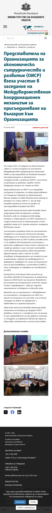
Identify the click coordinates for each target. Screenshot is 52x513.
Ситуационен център (35, 33)
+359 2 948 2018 (11, 467)
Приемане (20, 502)
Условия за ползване (12, 439)
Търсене (45, 38)
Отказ (33, 502)
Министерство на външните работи (20, 45)
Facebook (12, 412)
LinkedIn (19, 412)
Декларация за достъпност (15, 444)
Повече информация (26, 508)
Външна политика (13, 485)
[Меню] (5, 26)
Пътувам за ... (39, 27)
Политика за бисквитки (13, 442)
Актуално (11, 47)
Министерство (11, 482)
